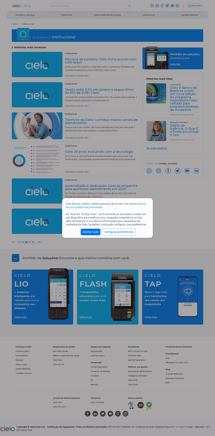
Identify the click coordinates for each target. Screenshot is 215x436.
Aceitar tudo (91, 231)
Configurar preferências (119, 231)
